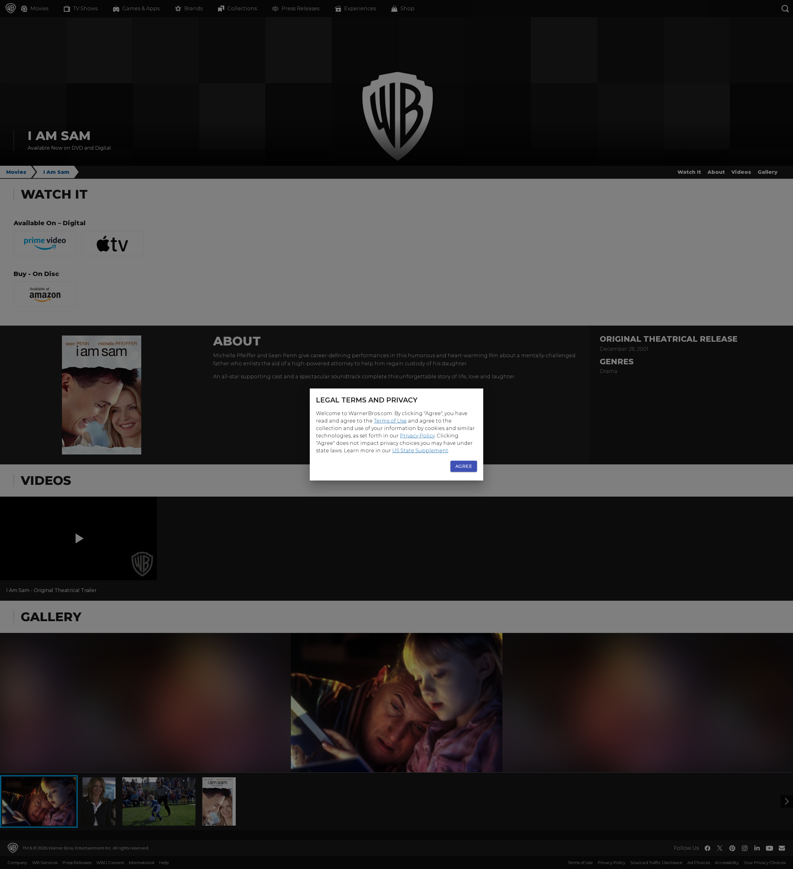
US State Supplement (420, 451)
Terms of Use (390, 421)
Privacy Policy (417, 436)
